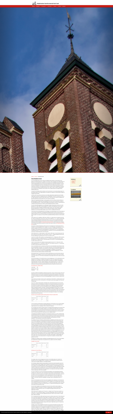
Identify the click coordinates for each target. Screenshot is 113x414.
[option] (76, 194)
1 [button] (74, 198)
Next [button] (81, 194)
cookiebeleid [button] (29, 412)
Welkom (32, 176)
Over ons (36, 176)
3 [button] (76, 198)
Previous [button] (70, 194)
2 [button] (75, 198)
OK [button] (108, 412)
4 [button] (77, 198)
